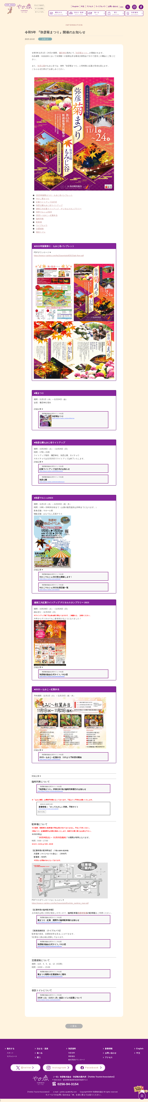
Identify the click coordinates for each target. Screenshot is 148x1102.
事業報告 (71, 1056)
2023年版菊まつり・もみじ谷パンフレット (54, 195)
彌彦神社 (63, 53)
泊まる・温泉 (42, 1049)
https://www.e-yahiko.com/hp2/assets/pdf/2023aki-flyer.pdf (59, 256)
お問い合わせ (113, 6)
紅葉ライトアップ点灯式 (46, 202)
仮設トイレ (41, 232)
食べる (40, 1053)
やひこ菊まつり (42, 199)
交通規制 (40, 229)
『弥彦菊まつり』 (81, 53)
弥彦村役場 (82, 913)
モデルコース (12, 1056)
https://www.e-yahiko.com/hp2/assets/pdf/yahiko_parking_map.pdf (60, 903)
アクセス (90, 6)
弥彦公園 (41, 66)
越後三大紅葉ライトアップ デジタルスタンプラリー (59, 209)
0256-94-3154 (68, 1084)
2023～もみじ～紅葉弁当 (46, 215)
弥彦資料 (72, 1049)
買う (39, 1057)
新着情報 (109, 1049)
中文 (82, 6)
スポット (10, 1053)
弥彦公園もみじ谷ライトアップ (49, 205)
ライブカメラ (101, 6)
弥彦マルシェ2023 (44, 212)
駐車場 (39, 222)
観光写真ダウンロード (76, 1060)
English (75, 6)
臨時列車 (40, 219)
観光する (11, 1049)
